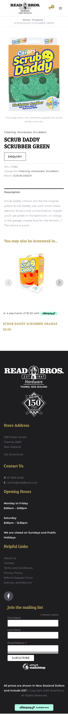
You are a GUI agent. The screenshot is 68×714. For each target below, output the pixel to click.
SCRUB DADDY (22, 175)
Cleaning (10, 132)
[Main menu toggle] (60, 8)
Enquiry (15, 156)
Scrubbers (39, 132)
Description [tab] (12, 192)
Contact (9, 563)
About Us (10, 558)
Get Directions (13, 454)
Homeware (24, 132)
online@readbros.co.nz (22, 482)
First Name (14, 617)
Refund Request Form (18, 577)
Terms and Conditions (18, 568)
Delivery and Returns (18, 582)
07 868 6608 (15, 477)
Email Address (17, 643)
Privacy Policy (13, 573)
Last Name (14, 629)
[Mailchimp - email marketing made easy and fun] (34, 669)
